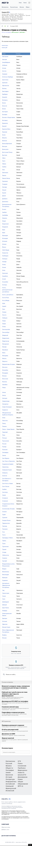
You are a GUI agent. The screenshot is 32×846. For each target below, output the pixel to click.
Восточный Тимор (7, 152)
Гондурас (4, 184)
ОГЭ (19, 761)
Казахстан (5, 253)
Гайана (4, 163)
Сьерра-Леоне (6, 520)
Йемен (4, 247)
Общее (20, 781)
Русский (9, 763)
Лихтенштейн (6, 329)
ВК (10, 799)
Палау (4, 423)
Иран (3, 232)
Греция (4, 190)
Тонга (3, 535)
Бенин (4, 108)
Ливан (4, 320)
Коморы (4, 284)
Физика (22, 7)
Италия (4, 244)
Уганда (4, 552)
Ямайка (4, 635)
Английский (10, 784)
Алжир (4, 68)
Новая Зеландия (7, 407)
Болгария (5, 111)
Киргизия (5, 273)
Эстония (4, 621)
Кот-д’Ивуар (5, 300)
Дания (4, 195)
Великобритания (7, 143)
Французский (11, 788)
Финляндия (5, 574)
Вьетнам (4, 155)
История (11, 15)
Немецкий (10, 786)
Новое (20, 779)
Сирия (4, 495)
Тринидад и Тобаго (7, 537)
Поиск (25, 2)
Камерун (4, 258)
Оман (3, 417)
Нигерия (4, 398)
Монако (4, 376)
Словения (5, 501)
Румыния (4, 449)
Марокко (4, 361)
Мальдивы (5, 355)
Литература (13, 16)
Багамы (4, 88)
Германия (5, 181)
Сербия (4, 489)
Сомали (4, 511)
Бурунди (4, 132)
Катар (4, 264)
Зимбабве (5, 215)
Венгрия (4, 146)
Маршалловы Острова (8, 364)
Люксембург (5, 332)
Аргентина (5, 79)
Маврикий (5, 335)
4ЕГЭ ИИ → (22, 32)
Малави (4, 347)
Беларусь (5, 100)
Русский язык (14, 7)
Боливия (4, 114)
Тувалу (4, 540)
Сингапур (5, 492)
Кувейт (4, 306)
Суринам (4, 517)
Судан (4, 514)
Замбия (4, 212)
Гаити (3, 161)
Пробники (21, 14)
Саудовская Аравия (7, 464)
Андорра (4, 74)
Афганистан (5, 85)
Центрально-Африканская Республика (6, 585)
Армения (4, 82)
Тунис (4, 543)
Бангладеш (5, 91)
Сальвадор (5, 452)
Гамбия (4, 166)
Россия (4, 443)
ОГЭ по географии (6, 32)
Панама (4, 426)
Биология (22, 15)
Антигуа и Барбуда (7, 77)
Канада (4, 261)
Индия (4, 221)
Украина (4, 558)
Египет (4, 209)
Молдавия (5, 373)
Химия (7, 16)
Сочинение (22, 766)
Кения (4, 267)
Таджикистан (6, 523)
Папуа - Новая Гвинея (8, 429)
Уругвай (4, 561)
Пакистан (5, 420)
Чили (3, 599)
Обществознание (6, 18)
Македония (5, 344)
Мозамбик (5, 370)
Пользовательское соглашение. (9, 808)
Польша (4, 438)
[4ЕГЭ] (5, 3)
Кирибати (5, 276)
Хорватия (5, 580)
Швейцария (5, 602)
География (19, 16)
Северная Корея (7, 469)
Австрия (4, 59)
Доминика (5, 201)
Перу (3, 435)
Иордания (5, 226)
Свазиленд (5, 467)
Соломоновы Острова (8, 508)
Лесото (4, 315)
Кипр (3, 270)
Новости (21, 772)
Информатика (5, 19)
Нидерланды (5, 401)
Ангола (4, 71)
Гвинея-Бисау (6, 178)
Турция (4, 549)
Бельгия (4, 106)
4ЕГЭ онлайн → (15, 32)
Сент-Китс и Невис (7, 483)
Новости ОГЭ (13, 14)
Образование (23, 784)
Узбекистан (5, 555)
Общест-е (9, 768)
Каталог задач (5, 14)
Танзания (5, 529)
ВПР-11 (20, 786)
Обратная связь (6, 827)
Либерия (4, 318)
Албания (4, 65)
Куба (3, 303)
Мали (3, 352)
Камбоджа (5, 255)
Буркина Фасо (6, 129)
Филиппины (5, 571)
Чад (3, 590)
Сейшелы (5, 472)
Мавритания (5, 338)
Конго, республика (7, 294)
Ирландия (5, 235)
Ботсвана (4, 120)
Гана (3, 169)
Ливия (4, 323)
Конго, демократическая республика (7, 289)
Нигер (4, 395)
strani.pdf (4, 47)
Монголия (5, 378)
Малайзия (5, 349)
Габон (3, 158)
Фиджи (4, 568)
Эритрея (4, 618)
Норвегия (5, 410)
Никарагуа (5, 404)
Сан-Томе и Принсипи (8, 461)
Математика (5, 7)
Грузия (4, 192)
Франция (4, 577)
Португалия (5, 441)
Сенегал (4, 475)
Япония (4, 638)
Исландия (5, 238)
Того (3, 532)
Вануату (4, 137)
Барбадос (5, 94)
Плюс (20, 2)
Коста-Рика (5, 297)
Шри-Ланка (5, 607)
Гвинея (4, 175)
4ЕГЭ (9, 812)
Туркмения (5, 546)
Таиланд (4, 526)
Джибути (4, 198)
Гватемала (5, 172)
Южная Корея (6, 627)
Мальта (4, 358)
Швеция (4, 604)
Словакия (5, 498)
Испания (4, 241)
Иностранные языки (17, 18)
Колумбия (5, 282)
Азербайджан (6, 62)
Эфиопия (4, 624)
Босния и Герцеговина (8, 117)
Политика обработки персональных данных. (12, 806)
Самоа (4, 455)
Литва (4, 326)
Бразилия (5, 123)
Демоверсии (14, 20)
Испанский (10, 790)
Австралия (5, 56)
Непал (4, 392)
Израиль (4, 218)
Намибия (4, 384)
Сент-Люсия (5, 486)
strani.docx (5, 45)
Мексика (4, 367)
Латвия (4, 312)
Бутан (4, 135)
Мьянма (4, 381)
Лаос (3, 309)
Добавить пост (5, 829)
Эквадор (4, 610)
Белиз (4, 103)
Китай (4, 279)
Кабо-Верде (5, 250)
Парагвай (5, 432)
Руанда (4, 446)
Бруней (4, 126)
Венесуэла (5, 149)
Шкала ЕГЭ (22, 775)
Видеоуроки (13, 19)
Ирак (3, 229)
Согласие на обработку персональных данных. (12, 807)
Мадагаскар (5, 341)
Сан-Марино (5, 458)
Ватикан (4, 140)
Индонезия (5, 224)
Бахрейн (4, 97)
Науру (4, 387)
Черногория (5, 593)
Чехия (4, 596)
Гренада (4, 187)
